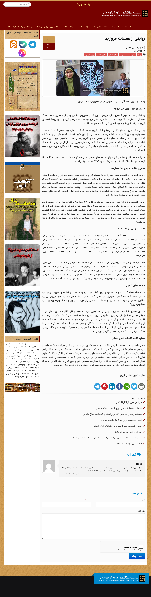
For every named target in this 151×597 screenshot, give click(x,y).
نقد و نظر (72, 26)
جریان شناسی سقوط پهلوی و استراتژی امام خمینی (117, 426)
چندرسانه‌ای (83, 26)
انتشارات (115, 26)
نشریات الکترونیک (26, 26)
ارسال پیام (137, 556)
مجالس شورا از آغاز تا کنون (129, 402)
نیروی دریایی (90, 54)
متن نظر (141, 511)
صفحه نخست (127, 26)
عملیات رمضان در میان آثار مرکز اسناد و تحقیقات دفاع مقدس (112, 414)
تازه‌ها (64, 26)
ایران (139, 54)
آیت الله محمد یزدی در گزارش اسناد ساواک (121, 420)
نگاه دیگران (54, 26)
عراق (133, 54)
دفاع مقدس (113, 54)
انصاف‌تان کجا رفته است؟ (129, 443)
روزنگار (39, 26)
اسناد (93, 26)
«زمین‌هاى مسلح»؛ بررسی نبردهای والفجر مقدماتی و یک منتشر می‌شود (107, 438)
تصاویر (99, 26)
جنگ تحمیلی (125, 54)
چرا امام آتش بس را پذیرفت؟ (127, 432)
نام (143, 499)
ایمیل (88, 499)
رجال (46, 26)
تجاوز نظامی (101, 54)
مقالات (107, 26)
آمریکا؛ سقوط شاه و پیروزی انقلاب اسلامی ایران (119, 408)
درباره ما (12, 26)
